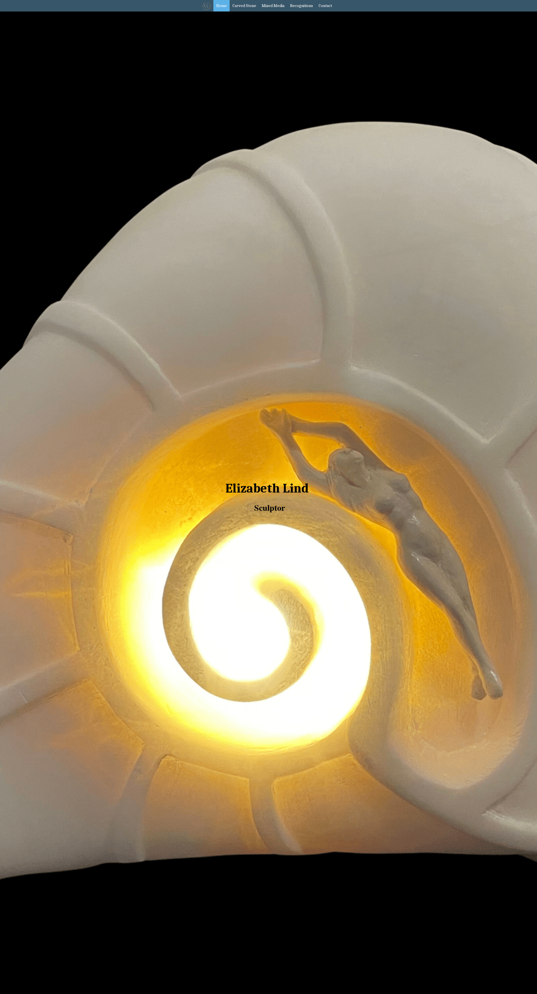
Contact (319, 5)
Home (216, 5)
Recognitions (295, 5)
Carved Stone (239, 5)
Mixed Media (267, 5)
